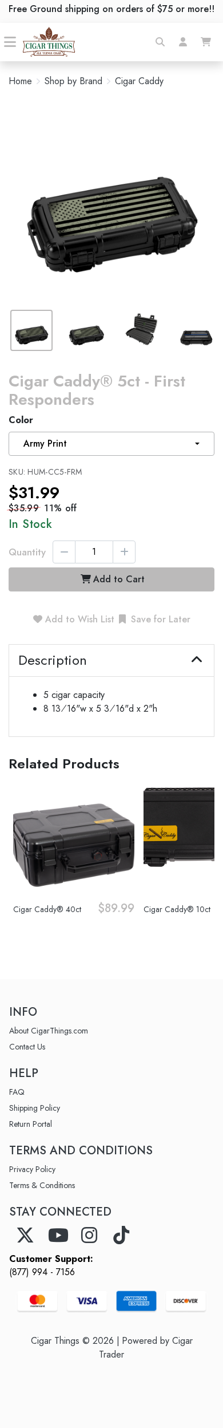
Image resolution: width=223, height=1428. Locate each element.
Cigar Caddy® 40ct (47, 909)
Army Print (45, 443)
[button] (160, 41)
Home (20, 81)
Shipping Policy (34, 1108)
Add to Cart (119, 579)
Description (52, 660)
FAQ (17, 1092)
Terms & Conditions (42, 1185)
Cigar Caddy (139, 81)
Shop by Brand (73, 81)
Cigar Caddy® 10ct (177, 909)
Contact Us (27, 1046)
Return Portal (30, 1124)
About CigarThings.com (48, 1030)
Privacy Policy (32, 1169)
